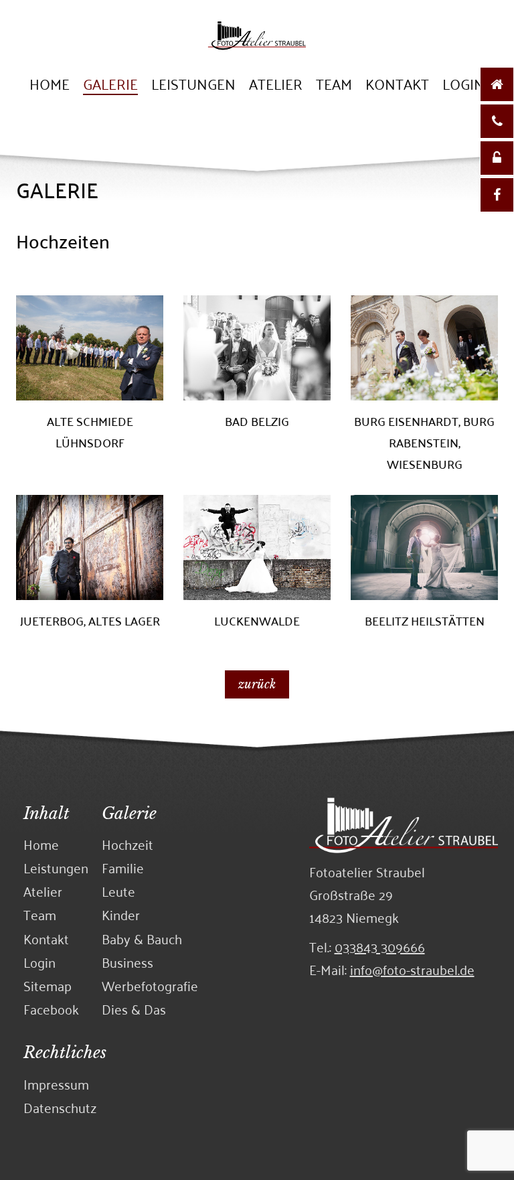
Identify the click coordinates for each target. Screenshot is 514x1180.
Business (127, 962)
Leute (118, 891)
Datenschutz (59, 1107)
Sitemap (47, 985)
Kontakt (397, 85)
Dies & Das (134, 1009)
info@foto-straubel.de (412, 969)
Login (463, 85)
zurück (257, 684)
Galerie (110, 85)
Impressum (56, 1084)
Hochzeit (127, 844)
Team (334, 85)
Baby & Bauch (142, 938)
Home (49, 85)
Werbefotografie (150, 985)
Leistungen (193, 85)
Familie (123, 867)
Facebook (51, 1009)
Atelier (276, 85)
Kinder (121, 914)
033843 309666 (380, 946)
